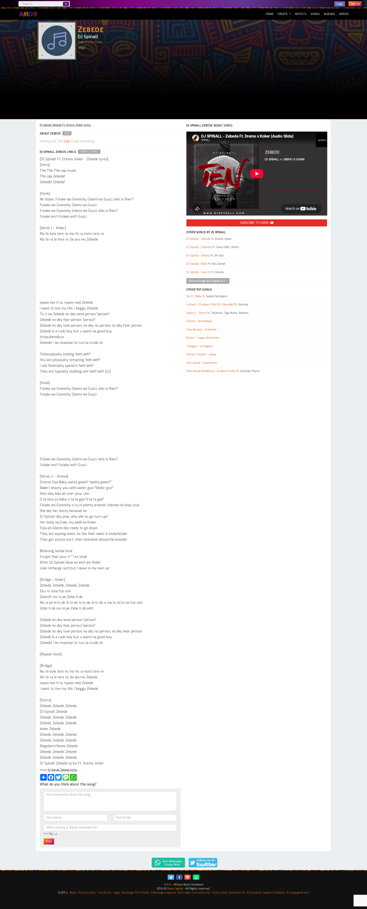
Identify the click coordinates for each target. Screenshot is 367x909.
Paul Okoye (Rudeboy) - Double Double (211, 371)
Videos (344, 14)
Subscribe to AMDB (254, 223)
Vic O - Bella (194, 296)
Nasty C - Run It (196, 313)
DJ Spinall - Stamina (199, 247)
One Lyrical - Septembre (201, 363)
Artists (300, 14)
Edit (67, 133)
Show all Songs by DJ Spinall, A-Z (207, 280)
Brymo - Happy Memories (202, 338)
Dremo (89, 42)
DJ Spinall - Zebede (198, 239)
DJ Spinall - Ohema (198, 255)
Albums (329, 14)
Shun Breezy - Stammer (201, 329)
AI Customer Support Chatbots (265, 892)
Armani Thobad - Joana (201, 354)
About (73, 892)
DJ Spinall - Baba (196, 264)
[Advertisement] (183, 90)
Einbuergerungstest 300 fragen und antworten (180, 892)
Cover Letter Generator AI (228, 892)
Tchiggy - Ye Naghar (199, 346)
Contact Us (104, 892)
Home (270, 14)
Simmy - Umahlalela (199, 321)
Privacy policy (87, 892)
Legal (116, 892)
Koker (98, 42)
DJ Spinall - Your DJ (198, 272)
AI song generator (298, 892)
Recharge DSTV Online (135, 892)
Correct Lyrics (89, 151)
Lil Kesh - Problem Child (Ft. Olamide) (210, 304)
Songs (315, 14)
